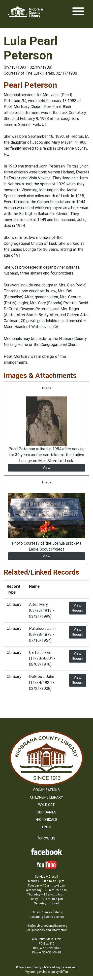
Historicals (46, 820)
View (46, 468)
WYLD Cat (46, 805)
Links (46, 827)
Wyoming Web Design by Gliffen (46, 972)
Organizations (46, 790)
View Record (77, 608)
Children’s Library (46, 797)
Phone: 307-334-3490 (46, 952)
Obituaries (46, 812)
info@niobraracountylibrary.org (46, 925)
